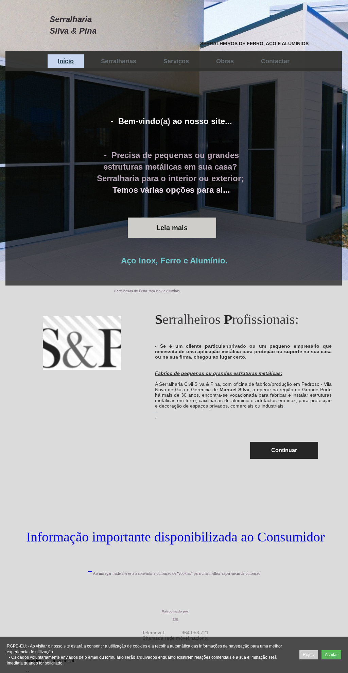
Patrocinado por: (175, 611)
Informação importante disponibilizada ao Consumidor (175, 537)
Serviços (176, 61)
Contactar (275, 61)
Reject (309, 654)
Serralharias (118, 61)
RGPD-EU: (17, 646)
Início (66, 61)
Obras (225, 61)
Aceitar (331, 654)
